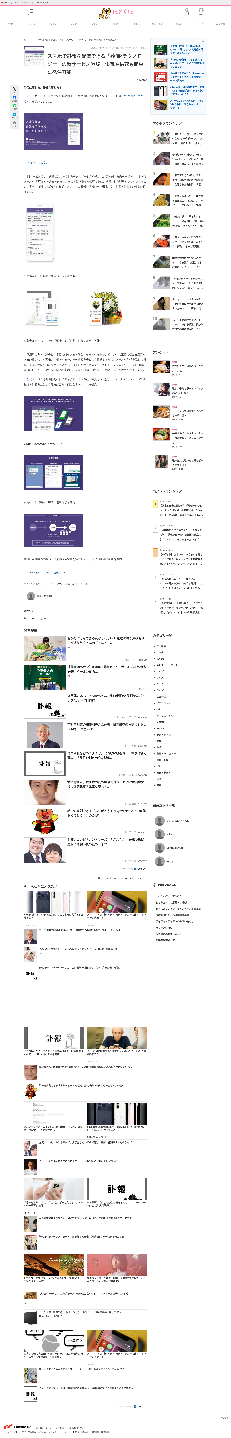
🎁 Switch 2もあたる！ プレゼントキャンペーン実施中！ (24, 3)
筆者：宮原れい (45, 596)
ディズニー (162, 690)
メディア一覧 (9, 1432)
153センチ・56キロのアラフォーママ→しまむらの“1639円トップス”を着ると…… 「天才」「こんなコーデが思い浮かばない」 (187, 287)
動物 (178, 24)
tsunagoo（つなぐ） (36, 162)
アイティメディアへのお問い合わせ (173, 921)
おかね (160, 658)
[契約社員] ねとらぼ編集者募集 (171, 915)
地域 (115, 24)
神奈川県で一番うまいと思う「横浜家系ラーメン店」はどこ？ (187, 438)
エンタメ (52, 24)
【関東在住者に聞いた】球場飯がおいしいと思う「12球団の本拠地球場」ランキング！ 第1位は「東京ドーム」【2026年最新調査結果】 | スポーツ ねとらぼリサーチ (181, 514)
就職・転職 (162, 760)
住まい (136, 24)
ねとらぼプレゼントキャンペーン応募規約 (177, 908)
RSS (77, 1432)
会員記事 (220, 24)
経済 (159, 778)
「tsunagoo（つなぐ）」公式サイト (46, 572)
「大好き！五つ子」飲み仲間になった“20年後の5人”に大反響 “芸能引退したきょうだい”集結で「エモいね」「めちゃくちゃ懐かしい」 (188, 143)
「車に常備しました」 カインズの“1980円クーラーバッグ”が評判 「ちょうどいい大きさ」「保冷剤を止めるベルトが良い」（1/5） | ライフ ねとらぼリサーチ (181, 588)
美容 (159, 785)
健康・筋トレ (164, 734)
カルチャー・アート (167, 665)
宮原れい (143, 80)
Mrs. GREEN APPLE (177, 820)
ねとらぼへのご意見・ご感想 (170, 902)
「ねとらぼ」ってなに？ (167, 896)
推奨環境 (105, 1432)
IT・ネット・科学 (36, 619)
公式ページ (33, 379)
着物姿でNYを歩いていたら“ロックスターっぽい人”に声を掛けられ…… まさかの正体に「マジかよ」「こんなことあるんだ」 (187, 163)
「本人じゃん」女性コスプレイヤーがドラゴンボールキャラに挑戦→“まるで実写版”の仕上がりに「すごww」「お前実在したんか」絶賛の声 (188, 246)
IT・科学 (161, 646)
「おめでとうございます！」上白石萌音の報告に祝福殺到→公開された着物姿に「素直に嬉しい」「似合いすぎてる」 (187, 184)
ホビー (160, 709)
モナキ (170, 861)
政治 (159, 766)
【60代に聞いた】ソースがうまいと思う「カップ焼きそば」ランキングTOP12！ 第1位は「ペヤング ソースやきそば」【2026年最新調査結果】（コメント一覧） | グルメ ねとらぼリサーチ (182, 563)
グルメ (94, 24)
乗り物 (160, 722)
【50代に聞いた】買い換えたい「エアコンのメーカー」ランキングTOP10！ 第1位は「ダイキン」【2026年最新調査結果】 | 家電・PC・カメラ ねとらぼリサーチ (181, 612)
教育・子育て (164, 772)
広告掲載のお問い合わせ (167, 934)
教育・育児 (157, 24)
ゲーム (160, 684)
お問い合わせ (44, 1432)
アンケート (161, 352)
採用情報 (95, 1432)
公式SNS (22, 1432)
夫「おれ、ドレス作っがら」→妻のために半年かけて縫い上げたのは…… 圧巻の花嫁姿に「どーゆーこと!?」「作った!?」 (187, 308)
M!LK (169, 834)
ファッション (164, 703)
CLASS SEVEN (174, 848)
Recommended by (126, 869)
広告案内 (32, 1432)
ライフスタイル (165, 715)
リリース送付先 (162, 927)
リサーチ (199, 24)
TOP (10, 24)
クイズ (73, 24)
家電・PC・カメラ (166, 753)
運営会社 (85, 1432)
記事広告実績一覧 (164, 940)
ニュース (31, 24)
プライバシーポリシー (62, 1432)
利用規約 (225, 1418)
